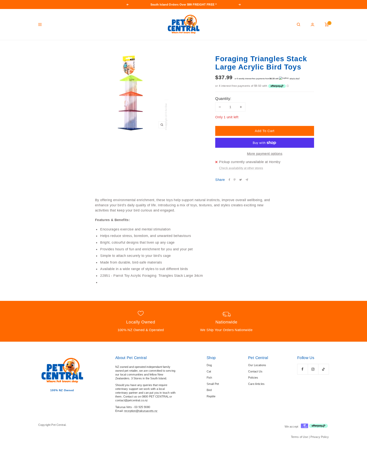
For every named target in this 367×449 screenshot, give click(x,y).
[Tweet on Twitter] (240, 179)
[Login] (312, 24)
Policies (253, 377)
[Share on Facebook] (229, 179)
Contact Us (255, 371)
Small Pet (213, 383)
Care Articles (256, 383)
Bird (209, 390)
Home (41, 47)
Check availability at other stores (241, 168)
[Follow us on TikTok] (323, 369)
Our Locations (257, 365)
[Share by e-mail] (247, 180)
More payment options (264, 154)
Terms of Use (299, 436)
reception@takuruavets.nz (141, 410)
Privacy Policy (319, 436)
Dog (209, 365)
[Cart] (327, 24)
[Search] (298, 24)
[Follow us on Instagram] (313, 369)
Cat (209, 371)
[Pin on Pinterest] (234, 179)
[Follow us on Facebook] (302, 369)
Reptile (211, 396)
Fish (209, 377)
